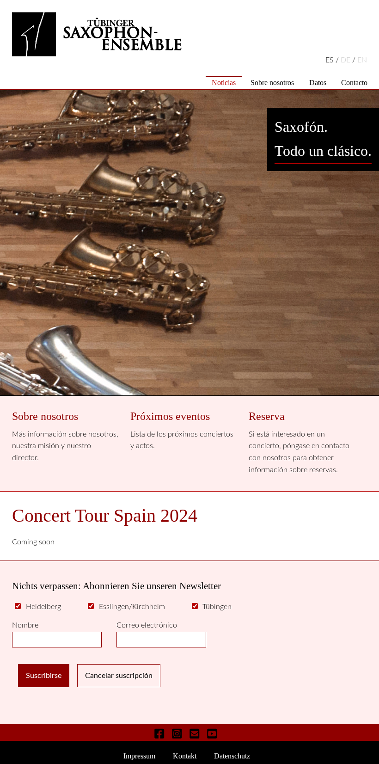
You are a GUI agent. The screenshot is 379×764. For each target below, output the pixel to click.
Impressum (139, 756)
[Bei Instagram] (177, 733)
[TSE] (189, 34)
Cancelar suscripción (119, 675)
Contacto (354, 82)
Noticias (224, 82)
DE (346, 60)
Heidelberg (43, 606)
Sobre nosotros (272, 82)
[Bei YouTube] (212, 733)
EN (362, 60)
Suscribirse (43, 675)
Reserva (267, 416)
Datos (317, 82)
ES (330, 60)
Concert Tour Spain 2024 (104, 515)
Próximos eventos (170, 416)
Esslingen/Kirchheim (132, 606)
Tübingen (217, 606)
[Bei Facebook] (160, 733)
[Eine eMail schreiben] (194, 733)
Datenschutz (232, 756)
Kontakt (184, 756)
